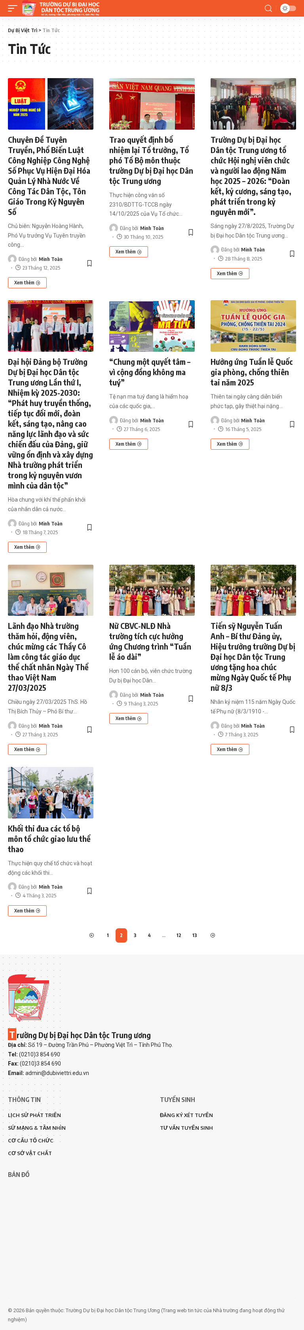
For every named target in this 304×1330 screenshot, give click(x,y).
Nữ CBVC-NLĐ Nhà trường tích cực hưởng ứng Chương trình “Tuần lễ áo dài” (150, 641)
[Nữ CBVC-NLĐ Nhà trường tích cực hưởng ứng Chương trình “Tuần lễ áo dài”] (152, 590)
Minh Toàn (51, 259)
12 (179, 935)
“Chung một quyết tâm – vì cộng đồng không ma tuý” (149, 371)
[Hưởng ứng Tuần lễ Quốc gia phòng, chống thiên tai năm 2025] (253, 326)
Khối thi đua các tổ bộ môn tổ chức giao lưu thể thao (49, 838)
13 (194, 935)
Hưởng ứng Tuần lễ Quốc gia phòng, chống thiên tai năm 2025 (252, 371)
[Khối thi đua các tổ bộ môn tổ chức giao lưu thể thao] (50, 792)
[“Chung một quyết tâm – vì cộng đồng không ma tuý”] (152, 326)
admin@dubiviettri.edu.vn (57, 1073)
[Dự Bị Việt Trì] (60, 8)
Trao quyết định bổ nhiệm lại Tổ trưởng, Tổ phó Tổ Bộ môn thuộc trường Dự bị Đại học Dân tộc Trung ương (151, 160)
